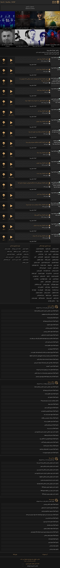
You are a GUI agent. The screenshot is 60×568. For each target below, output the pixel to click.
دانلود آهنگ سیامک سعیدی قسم (51, 446)
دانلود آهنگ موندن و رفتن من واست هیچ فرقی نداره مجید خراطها (44, 356)
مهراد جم (34, 290)
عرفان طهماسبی (43, 279)
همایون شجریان (54, 276)
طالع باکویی (19, 254)
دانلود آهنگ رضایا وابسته (52, 318)
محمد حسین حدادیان (16, 260)
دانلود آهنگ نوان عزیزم (53, 404)
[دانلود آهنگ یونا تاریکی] (55, 71)
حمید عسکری (37, 262)
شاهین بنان (40, 287)
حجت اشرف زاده (46, 271)
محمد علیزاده (43, 265)
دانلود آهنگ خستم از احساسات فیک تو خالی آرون (47, 359)
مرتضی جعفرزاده (54, 257)
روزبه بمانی (47, 287)
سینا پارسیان (55, 295)
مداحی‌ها (3, 2)
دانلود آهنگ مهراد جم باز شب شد (51, 414)
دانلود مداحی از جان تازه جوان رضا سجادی (49, 480)
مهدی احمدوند (41, 273)
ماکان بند (46, 251)
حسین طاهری (25, 251)
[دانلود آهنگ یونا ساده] (55, 175)
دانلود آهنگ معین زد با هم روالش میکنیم (49, 449)
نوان (50, 279)
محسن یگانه (47, 260)
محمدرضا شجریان (40, 249)
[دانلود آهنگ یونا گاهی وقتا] (55, 217)
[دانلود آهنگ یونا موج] (55, 61)
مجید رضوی (47, 257)
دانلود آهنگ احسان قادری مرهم (51, 435)
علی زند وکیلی (55, 281)
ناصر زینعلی (42, 276)
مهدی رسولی (7, 249)
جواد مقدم (9, 251)
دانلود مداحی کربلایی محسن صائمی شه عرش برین (47, 470)
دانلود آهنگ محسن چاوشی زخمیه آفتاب (49, 442)
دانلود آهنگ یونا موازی (42, 163)
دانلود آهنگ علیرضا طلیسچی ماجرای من (49, 411)
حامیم (48, 276)
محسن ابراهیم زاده (54, 251)
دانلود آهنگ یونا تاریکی (42, 69)
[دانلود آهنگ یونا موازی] (55, 165)
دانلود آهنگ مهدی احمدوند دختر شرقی (49, 335)
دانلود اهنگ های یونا (53, 50)
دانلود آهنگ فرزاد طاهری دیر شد (51, 421)
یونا (57, 301)
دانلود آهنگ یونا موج (42, 59)
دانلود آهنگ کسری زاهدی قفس (51, 425)
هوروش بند (40, 290)
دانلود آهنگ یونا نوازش (42, 121)
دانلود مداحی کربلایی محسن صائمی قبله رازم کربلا (47, 484)
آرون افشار (34, 273)
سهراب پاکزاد (47, 290)
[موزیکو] (55, 2)
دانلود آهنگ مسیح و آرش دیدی (51, 408)
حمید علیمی (17, 257)
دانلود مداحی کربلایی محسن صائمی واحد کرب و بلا (47, 463)
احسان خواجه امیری (45, 262)
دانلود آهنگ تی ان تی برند (52, 428)
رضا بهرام (50, 265)
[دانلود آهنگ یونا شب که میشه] (55, 238)
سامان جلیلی (55, 268)
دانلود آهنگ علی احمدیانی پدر (52, 518)
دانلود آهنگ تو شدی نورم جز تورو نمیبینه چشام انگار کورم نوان (44, 532)
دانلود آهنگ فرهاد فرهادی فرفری (51, 528)
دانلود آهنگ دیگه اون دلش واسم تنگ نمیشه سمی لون (46, 363)
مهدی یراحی (34, 298)
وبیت (25, 561)
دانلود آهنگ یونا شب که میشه (40, 236)
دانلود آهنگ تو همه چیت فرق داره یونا (38, 132)
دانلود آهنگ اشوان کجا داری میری (50, 522)
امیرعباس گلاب (42, 268)
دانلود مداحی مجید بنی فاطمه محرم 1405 (49, 490)
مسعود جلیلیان (39, 292)
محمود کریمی (25, 249)
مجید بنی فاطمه (17, 251)
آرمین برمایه (49, 298)
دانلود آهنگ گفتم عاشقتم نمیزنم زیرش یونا (37, 142)
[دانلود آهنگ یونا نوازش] (55, 123)
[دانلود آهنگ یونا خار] (55, 113)
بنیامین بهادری (51, 301)
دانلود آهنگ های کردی (53, 542)
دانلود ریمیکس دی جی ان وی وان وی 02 (49, 401)
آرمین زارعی (39, 271)
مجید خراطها (48, 295)
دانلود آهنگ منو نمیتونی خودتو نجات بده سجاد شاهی (46, 373)
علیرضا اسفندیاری (11, 254)
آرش (35, 257)
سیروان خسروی (55, 287)
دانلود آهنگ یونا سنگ (42, 153)
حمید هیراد (48, 249)
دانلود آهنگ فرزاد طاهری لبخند (51, 345)
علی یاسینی (55, 273)
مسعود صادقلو (39, 251)
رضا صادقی (40, 254)
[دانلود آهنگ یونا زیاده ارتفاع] (55, 227)
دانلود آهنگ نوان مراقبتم (52, 525)
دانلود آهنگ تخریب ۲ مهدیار (52, 366)
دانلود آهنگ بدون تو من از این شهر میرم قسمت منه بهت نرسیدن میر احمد (42, 515)
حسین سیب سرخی (10, 257)
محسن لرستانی (55, 271)
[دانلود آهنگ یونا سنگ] (55, 155)
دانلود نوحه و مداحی (54, 546)
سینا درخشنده (55, 290)
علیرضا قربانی (55, 279)
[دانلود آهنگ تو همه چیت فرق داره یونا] (55, 134)
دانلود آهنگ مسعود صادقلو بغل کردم (50, 511)
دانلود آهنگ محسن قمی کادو (51, 342)
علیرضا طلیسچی (55, 262)
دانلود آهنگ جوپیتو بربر (53, 349)
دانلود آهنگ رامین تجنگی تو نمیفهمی (50, 314)
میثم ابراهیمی (55, 260)
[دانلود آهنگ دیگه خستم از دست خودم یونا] (55, 207)
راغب (46, 254)
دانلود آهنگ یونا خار (43, 111)
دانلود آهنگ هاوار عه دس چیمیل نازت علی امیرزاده (47, 370)
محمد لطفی (55, 298)
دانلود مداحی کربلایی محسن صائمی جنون (49, 466)
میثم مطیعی (25, 260)
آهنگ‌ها (13, 2)
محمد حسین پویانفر (16, 249)
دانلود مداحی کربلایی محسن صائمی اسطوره (48, 477)
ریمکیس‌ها (8, 2)
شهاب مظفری (40, 260)
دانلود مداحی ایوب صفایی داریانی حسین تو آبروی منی (46, 432)
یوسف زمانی (55, 254)
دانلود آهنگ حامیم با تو (53, 397)
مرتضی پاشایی (46, 284)
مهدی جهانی (48, 281)
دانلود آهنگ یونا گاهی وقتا (41, 215)
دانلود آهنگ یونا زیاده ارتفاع (41, 225)
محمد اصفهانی (55, 292)
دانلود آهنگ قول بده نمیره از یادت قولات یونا (36, 101)
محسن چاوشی (55, 249)
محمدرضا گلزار (42, 298)
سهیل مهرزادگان (54, 284)
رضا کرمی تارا (49, 273)
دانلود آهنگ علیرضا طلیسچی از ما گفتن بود (49, 439)
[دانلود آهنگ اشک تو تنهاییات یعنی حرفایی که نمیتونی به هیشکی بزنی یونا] (55, 82)
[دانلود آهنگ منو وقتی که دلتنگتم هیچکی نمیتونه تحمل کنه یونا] (55, 186)
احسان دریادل (47, 292)
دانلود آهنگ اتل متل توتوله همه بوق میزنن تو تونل (47, 376)
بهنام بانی (36, 279)
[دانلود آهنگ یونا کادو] (55, 196)
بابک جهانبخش (35, 265)
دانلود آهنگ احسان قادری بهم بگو (50, 321)
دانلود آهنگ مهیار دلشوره (52, 325)
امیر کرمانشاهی (6, 260)
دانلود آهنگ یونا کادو (42, 194)
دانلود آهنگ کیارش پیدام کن (52, 328)
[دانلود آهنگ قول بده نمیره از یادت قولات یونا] (55, 103)
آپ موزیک (44, 554)
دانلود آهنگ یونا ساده (42, 173)
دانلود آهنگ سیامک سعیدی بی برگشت (49, 418)
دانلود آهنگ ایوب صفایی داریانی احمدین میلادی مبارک (46, 311)
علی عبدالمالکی (38, 284)
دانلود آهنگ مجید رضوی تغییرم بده (50, 452)
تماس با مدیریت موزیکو (32, 566)
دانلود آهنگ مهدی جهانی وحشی (51, 535)
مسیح (50, 254)
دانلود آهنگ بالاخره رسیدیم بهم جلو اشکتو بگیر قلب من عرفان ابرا (44, 338)
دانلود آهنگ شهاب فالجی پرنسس (51, 331)
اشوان (42, 281)
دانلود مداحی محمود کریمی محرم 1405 (50, 487)
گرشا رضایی (40, 257)
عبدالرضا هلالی (25, 257)
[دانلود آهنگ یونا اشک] (55, 92)
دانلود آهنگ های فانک (53, 539)
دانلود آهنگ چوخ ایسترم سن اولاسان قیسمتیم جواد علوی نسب (44, 352)
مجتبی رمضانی (25, 262)
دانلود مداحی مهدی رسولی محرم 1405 (50, 494)
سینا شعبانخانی (40, 295)
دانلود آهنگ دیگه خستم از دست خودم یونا (37, 205)
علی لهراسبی (35, 276)
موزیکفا (15, 554)
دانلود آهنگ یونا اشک (42, 90)
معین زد (49, 268)
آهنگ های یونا (33, 64)
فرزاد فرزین (56, 265)
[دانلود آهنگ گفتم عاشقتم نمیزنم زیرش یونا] (55, 144)
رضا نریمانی (26, 254)
